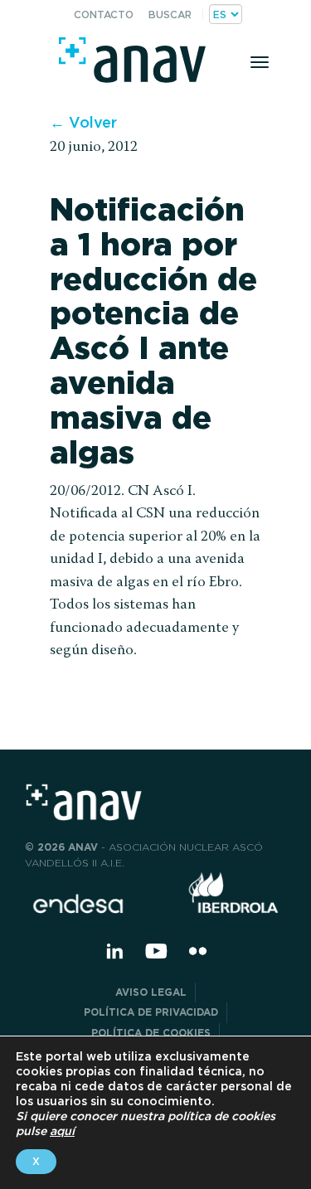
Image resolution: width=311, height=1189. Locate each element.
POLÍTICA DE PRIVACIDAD (151, 1012)
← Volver (83, 122)
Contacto (104, 14)
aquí (62, 1131)
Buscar (170, 14)
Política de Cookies (151, 1032)
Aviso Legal (151, 992)
